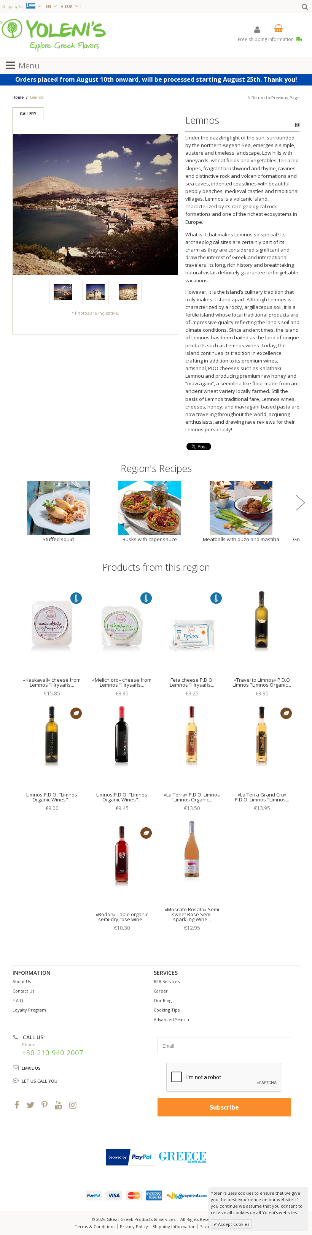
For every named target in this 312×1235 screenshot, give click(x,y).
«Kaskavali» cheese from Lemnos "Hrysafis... (52, 682)
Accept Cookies (233, 1224)
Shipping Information (174, 1226)
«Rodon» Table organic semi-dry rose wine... (122, 917)
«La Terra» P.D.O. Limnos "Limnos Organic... (192, 797)
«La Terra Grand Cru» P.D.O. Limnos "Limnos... (262, 797)
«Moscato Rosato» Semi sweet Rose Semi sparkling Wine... (191, 914)
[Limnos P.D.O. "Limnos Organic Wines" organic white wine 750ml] (52, 745)
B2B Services (167, 981)
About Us (22, 981)
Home (18, 97)
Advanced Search (171, 1019)
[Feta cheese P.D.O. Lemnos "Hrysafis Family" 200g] (192, 630)
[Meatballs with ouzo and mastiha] (241, 508)
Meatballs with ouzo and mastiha (241, 539)
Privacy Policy (134, 1226)
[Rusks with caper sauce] (149, 508)
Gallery (28, 113)
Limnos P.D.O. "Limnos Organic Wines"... (51, 797)
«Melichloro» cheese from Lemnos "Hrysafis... (121, 682)
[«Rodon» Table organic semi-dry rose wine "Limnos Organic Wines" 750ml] (122, 865)
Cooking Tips (167, 1010)
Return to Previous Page (275, 97)
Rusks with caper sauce (150, 539)
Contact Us (23, 991)
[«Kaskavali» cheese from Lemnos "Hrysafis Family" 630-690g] (52, 630)
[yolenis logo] (53, 35)
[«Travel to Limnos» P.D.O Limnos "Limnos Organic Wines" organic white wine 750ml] (262, 630)
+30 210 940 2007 (52, 1052)
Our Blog (163, 1000)
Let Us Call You (39, 1081)
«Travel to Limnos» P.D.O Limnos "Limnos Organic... (261, 682)
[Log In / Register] (257, 29)
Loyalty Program (29, 1010)
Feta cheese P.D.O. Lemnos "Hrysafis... (192, 682)
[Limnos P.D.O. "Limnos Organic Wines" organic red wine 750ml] (122, 745)
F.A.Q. (18, 1000)
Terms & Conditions (95, 1226)
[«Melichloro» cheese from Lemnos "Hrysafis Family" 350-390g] (122, 630)
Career (161, 991)
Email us (31, 1068)
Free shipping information (266, 39)
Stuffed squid (58, 539)
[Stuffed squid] (58, 508)
